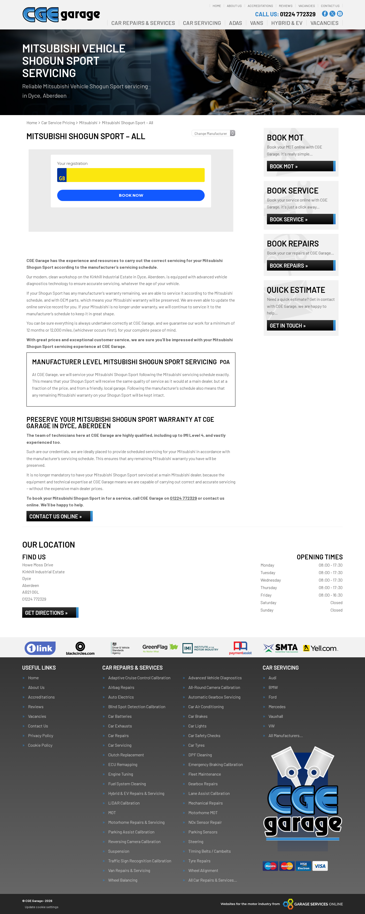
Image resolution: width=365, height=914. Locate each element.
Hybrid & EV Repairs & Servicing (136, 793)
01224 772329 (285, 14)
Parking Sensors (203, 832)
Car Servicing (202, 22)
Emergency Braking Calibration (215, 764)
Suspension (118, 851)
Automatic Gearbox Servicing (214, 697)
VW (272, 726)
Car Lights (197, 726)
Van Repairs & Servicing (129, 870)
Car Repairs (118, 735)
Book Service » (289, 219)
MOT (112, 812)
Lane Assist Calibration (209, 793)
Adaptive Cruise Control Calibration (139, 678)
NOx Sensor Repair (205, 822)
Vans (256, 22)
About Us (234, 5)
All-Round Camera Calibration (214, 687)
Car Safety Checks (204, 735)
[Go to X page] (332, 14)
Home (217, 5)
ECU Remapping (122, 764)
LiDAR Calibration (124, 803)
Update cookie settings (42, 907)
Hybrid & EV (286, 22)
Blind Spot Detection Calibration (136, 706)
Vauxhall (276, 716)
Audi (273, 678)
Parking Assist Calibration (131, 832)
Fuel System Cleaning (127, 784)
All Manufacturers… (286, 735)
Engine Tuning (120, 774)
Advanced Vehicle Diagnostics (215, 678)
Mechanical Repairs (205, 803)
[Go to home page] (61, 14)
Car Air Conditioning (206, 706)
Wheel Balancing (122, 880)
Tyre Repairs (199, 861)
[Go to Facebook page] (325, 14)
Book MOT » (284, 166)
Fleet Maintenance (204, 774)
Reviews (286, 5)
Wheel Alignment (203, 870)
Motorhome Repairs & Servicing (136, 822)
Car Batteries (120, 716)
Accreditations (260, 5)
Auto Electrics (121, 697)
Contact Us (330, 5)
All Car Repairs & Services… (212, 880)
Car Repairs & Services (143, 22)
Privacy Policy (40, 735)
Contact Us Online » (55, 516)
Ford (273, 697)
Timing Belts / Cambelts (209, 851)
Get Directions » (46, 612)
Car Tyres (196, 745)
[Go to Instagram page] (340, 14)
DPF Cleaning (200, 755)
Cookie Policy (40, 745)
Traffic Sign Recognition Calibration (139, 861)
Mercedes (277, 706)
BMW (273, 687)
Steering (195, 841)
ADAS (235, 22)
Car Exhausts (120, 726)
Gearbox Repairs (203, 784)
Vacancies (306, 5)
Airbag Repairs (121, 687)
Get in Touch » (288, 325)
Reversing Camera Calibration (134, 841)
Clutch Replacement (126, 755)
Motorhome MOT (203, 812)
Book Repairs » (289, 265)
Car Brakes (198, 716)
